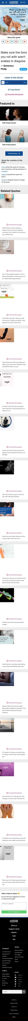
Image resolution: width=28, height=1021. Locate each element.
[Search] (24, 992)
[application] (14, 82)
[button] (2, 2)
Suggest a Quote (14, 929)
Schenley (4, 180)
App (14, 939)
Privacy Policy (14, 1010)
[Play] (2, 82)
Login (14, 936)
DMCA (14, 1017)
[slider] (16, 82)
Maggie (3, 174)
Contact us (14, 1006)
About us (14, 925)
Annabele (4, 171)
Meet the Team (14, 1003)
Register (14, 932)
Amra (3, 167)
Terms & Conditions (14, 1013)
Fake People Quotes (9, 123)
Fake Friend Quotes (9, 145)
